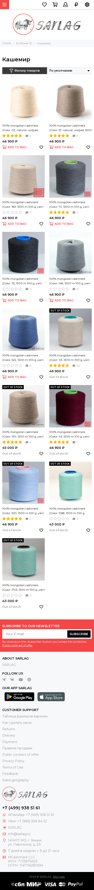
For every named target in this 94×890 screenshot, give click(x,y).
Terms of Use (12, 767)
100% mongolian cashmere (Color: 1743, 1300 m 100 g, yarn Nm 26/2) (23, 587)
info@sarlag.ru (19, 834)
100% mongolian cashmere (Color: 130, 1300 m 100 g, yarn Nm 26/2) (23, 434)
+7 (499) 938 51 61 (21, 807)
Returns (8, 729)
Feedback (10, 774)
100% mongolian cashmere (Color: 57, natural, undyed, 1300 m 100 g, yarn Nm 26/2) (70, 128)
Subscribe (79, 634)
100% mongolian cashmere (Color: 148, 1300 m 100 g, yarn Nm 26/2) (70, 281)
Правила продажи (17, 748)
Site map (59, 876)
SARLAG (9, 665)
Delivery (8, 735)
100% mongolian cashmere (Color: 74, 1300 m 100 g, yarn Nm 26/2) (69, 204)
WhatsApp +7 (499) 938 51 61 (31, 815)
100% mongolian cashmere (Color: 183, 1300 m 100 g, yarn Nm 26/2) (22, 204)
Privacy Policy (13, 761)
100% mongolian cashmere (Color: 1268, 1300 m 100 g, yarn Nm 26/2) (67, 511)
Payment (9, 742)
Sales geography (15, 780)
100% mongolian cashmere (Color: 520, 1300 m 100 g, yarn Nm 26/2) (23, 511)
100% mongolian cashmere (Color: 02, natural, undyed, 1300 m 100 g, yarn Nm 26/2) (21, 128)
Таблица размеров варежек (25, 716)
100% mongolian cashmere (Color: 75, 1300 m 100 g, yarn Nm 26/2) (22, 281)
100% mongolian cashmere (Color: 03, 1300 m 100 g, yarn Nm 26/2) (69, 358)
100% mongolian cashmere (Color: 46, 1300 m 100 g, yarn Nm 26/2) (69, 434)
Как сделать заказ (17, 723)
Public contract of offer (17, 645)
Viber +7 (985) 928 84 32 (27, 821)
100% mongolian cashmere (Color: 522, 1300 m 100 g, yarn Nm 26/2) (23, 358)
